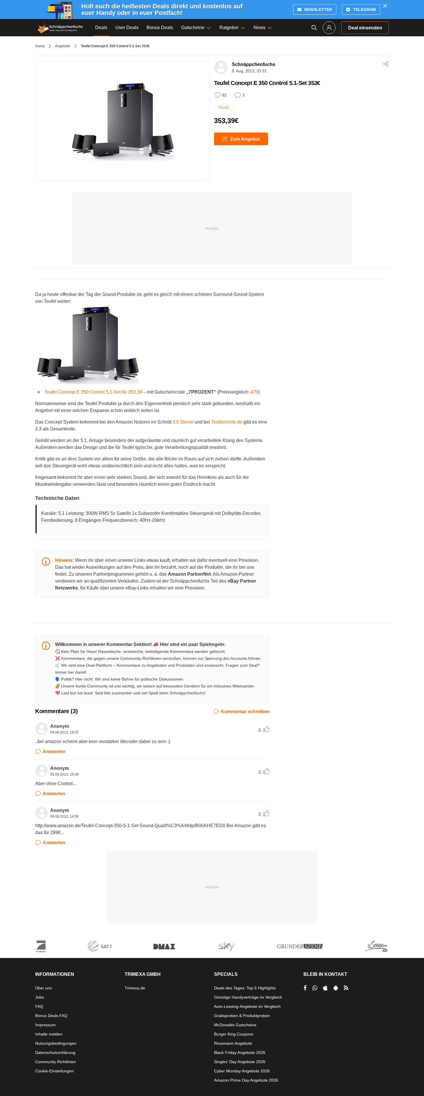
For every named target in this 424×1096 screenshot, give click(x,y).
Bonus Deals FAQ (51, 1015)
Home (40, 46)
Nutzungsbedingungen (55, 1043)
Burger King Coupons (233, 1034)
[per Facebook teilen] (305, 988)
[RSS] (346, 988)
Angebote (62, 46)
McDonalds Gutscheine (235, 1025)
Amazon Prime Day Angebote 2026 (246, 1080)
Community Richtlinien (55, 1061)
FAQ (39, 1006)
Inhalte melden (48, 1034)
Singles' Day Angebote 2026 (239, 1061)
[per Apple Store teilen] (325, 988)
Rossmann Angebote (233, 1043)
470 (254, 392)
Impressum (45, 1025)
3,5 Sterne (183, 421)
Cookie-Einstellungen (54, 1071)
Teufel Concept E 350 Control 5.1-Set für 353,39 (93, 392)
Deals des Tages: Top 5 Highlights (245, 988)
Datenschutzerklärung (55, 1052)
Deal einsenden (365, 27)
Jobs (39, 997)
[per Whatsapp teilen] (314, 988)
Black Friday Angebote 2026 (239, 1052)
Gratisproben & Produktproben (242, 1015)
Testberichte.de (226, 421)
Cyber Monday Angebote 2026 (242, 1071)
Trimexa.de (135, 988)
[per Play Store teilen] (335, 988)
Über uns (43, 988)
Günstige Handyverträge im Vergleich (248, 997)
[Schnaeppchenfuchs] (60, 27)
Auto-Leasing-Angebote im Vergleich (247, 1006)
